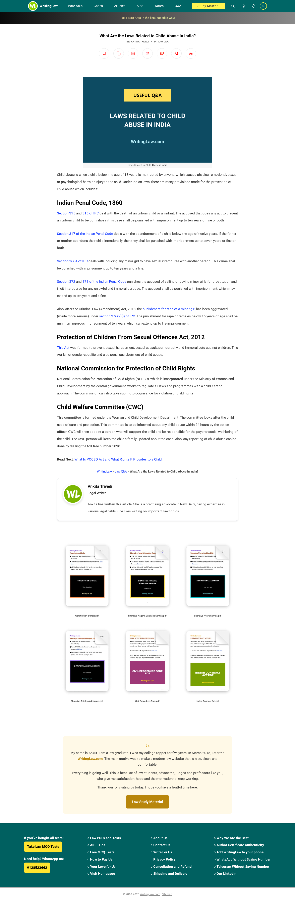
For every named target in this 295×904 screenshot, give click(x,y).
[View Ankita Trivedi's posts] (73, 494)
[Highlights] (147, 53)
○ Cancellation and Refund (171, 867)
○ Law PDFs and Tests (104, 838)
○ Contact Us (160, 845)
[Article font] (191, 53)
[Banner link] (147, 18)
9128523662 (37, 868)
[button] (243, 6)
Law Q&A (163, 41)
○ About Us (159, 838)
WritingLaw (104, 471)
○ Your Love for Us (101, 867)
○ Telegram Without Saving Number (241, 867)
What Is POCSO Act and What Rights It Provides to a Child (118, 459)
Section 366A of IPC (72, 261)
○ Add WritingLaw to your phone (238, 852)
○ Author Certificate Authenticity (239, 845)
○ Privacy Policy (163, 859)
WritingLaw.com (90, 759)
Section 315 (66, 213)
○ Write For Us (161, 852)
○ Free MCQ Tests (101, 852)
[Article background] (162, 53)
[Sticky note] (133, 53)
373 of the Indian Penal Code (104, 282)
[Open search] (231, 6)
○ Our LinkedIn (225, 874)
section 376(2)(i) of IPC (117, 316)
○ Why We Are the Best (231, 838)
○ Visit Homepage (101, 874)
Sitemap (167, 894)
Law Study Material (147, 802)
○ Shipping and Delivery (169, 874)
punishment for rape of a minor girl (169, 309)
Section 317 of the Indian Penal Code (85, 234)
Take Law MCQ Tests (43, 847)
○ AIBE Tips (96, 845)
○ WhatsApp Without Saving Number (242, 859)
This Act (63, 348)
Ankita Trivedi (100, 486)
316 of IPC (90, 213)
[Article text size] (176, 53)
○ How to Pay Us (99, 859)
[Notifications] (253, 6)
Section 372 (66, 282)
